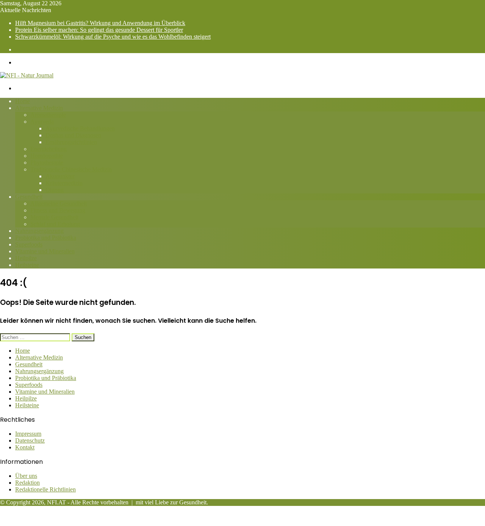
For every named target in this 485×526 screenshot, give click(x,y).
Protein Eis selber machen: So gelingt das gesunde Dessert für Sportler (99, 30)
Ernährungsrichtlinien (71, 142)
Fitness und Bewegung (57, 210)
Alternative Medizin (39, 108)
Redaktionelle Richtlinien (45, 489)
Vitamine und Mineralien (45, 251)
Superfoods (28, 244)
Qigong (54, 190)
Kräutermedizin (64, 183)
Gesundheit (28, 196)
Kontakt (24, 447)
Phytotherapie (46, 162)
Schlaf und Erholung (55, 224)
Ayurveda (42, 121)
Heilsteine (27, 265)
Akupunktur (60, 176)
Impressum (28, 433)
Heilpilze (26, 258)
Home (22, 101)
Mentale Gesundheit (54, 217)
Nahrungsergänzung (39, 231)
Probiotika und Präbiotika (45, 237)
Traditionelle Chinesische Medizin (71, 169)
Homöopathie (46, 155)
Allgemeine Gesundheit (58, 203)
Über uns (26, 476)
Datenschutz (30, 440)
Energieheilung (48, 149)
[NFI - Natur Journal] (26, 75)
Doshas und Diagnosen (73, 135)
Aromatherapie (48, 114)
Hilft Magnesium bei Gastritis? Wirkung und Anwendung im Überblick (100, 23)
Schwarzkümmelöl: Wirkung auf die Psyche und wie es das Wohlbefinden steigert (113, 36)
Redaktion (27, 482)
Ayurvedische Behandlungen (80, 128)
